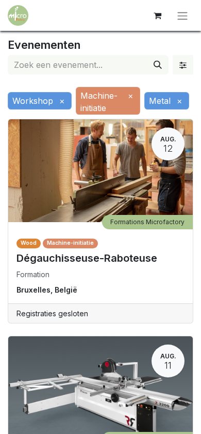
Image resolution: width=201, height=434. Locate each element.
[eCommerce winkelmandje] (157, 15)
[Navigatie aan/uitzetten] (182, 15)
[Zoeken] (158, 65)
